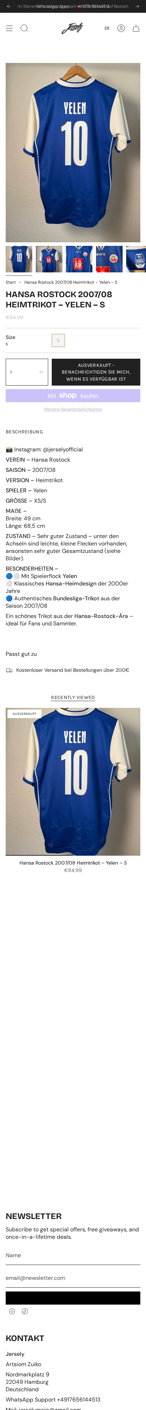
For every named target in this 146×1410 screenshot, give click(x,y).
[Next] (137, 6)
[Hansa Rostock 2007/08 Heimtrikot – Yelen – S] (73, 782)
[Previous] (9, 6)
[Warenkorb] (136, 28)
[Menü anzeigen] (9, 28)
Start (11, 282)
